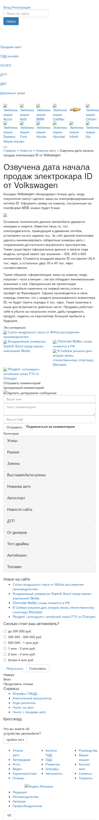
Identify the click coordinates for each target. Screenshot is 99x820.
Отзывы (18, 778)
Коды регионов (24, 702)
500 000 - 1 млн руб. (23, 642)
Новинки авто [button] (19, 486)
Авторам (19, 801)
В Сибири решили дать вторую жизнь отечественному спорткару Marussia (73, 357)
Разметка (53, 764)
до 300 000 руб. (20, 631)
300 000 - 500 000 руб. (25, 636)
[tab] (49, 441)
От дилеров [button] (17, 532)
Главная (9, 150)
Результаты (14, 668)
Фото (16, 764)
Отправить (14, 427)
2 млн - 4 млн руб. (22, 654)
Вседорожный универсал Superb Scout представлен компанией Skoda (24, 346)
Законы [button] (13, 463)
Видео (17, 768)
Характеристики (25, 773)
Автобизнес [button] (17, 555)
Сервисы (85, 773)
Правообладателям (27, 805)
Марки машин (13, 141)
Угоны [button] (12, 440)
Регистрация (21, 7)
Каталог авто (84, 766)
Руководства (88, 750)
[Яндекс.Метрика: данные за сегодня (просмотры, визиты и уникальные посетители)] (39, 786)
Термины (86, 778)
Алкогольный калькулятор (32, 698)
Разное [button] (13, 452)
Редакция (20, 792)
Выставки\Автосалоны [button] (26, 474)
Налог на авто (23, 707)
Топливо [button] (14, 566)
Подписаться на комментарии (50, 426)
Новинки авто (46, 150)
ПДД (49, 759)
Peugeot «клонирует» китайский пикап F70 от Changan (21, 374)
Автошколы (54, 773)
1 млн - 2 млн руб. (22, 648)
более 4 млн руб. (21, 659)
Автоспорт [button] (16, 497)
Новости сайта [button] (19, 509)
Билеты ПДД (51, 752)
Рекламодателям (25, 796)
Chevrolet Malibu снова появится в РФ (72, 343)
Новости (26, 150)
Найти (11, 21)
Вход (7, 7)
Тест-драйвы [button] (18, 543)
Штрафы (52, 768)
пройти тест (15, 739)
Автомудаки (21, 759)
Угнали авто (18, 752)
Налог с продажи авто (29, 712)
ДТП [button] (11, 520)
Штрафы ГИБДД (25, 693)
